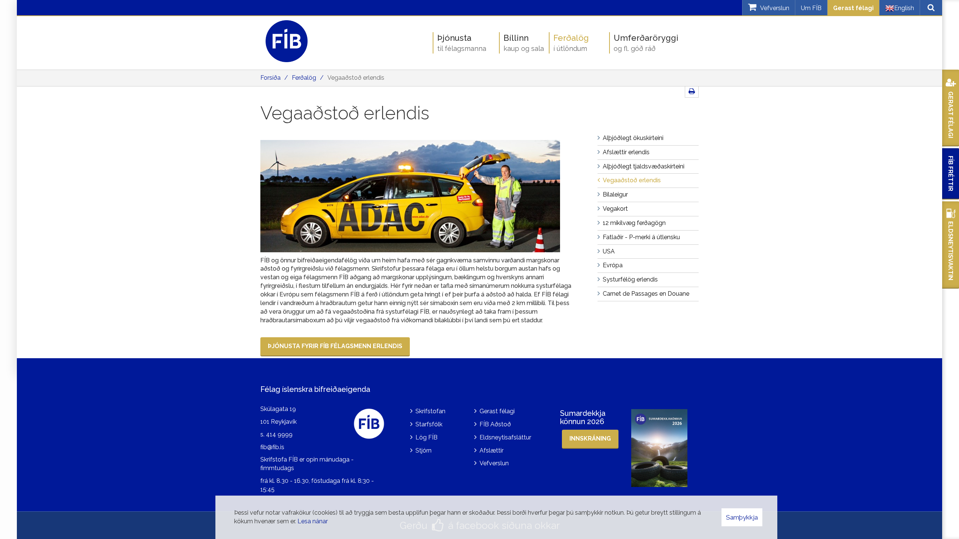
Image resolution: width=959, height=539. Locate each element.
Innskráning (590, 438)
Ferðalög (304, 77)
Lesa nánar (312, 521)
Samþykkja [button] (742, 517)
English (904, 8)
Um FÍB (811, 8)
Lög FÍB (426, 437)
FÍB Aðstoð (495, 424)
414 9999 (279, 434)
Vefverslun (494, 463)
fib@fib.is (272, 447)
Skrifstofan (430, 411)
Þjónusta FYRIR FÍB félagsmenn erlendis (335, 346)
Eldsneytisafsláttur (505, 437)
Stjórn (423, 450)
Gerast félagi (853, 8)
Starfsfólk (428, 424)
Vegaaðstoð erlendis (355, 77)
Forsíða (270, 77)
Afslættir (491, 450)
